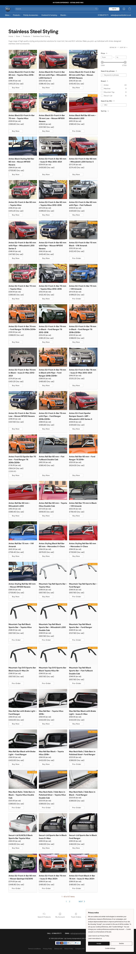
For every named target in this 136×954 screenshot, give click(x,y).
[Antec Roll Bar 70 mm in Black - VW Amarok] (83, 490)
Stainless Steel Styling (41, 36)
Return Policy (68, 949)
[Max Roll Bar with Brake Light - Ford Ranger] (23, 698)
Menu (7, 15)
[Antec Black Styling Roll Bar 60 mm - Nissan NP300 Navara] (23, 146)
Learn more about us (95, 938)
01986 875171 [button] (103, 15)
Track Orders (76, 917)
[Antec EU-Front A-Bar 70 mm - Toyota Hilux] (23, 273)
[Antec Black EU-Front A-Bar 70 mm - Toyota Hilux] (23, 102)
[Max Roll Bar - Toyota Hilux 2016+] (53, 698)
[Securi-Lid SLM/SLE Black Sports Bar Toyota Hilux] (23, 822)
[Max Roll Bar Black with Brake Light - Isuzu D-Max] (83, 698)
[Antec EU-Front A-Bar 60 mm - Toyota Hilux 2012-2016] (53, 189)
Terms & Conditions (34, 949)
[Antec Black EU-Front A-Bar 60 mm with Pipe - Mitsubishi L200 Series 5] (53, 59)
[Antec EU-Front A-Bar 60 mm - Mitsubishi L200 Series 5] (83, 146)
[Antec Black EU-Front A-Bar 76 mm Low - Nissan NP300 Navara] (53, 102)
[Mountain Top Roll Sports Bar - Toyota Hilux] (53, 571)
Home (10, 36)
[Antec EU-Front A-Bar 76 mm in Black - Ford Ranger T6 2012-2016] (53, 313)
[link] (110, 947)
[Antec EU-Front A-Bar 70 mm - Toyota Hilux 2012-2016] (53, 273)
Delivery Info (58, 949)
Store (18, 36)
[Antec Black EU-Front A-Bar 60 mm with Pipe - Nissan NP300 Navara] (83, 59)
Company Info (80, 949)
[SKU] (102, 105)
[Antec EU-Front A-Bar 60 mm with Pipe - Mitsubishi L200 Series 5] (23, 229)
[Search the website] (96, 8)
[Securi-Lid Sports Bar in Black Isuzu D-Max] (53, 822)
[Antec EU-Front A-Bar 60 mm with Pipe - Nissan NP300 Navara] (53, 229)
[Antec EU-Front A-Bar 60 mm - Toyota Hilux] (23, 189)
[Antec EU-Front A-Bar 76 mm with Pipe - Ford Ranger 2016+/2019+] (53, 400)
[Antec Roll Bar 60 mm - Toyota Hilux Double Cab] (53, 490)
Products (16, 15)
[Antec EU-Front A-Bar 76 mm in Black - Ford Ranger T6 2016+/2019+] (83, 313)
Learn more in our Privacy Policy (98, 936)
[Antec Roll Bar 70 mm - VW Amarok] (23, 530)
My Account (60, 917)
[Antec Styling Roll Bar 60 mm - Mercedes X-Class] (83, 530)
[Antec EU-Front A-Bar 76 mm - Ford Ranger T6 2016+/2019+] (23, 313)
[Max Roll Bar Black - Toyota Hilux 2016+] (53, 738)
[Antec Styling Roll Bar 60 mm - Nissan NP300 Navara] (23, 571)
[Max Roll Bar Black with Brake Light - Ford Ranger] (23, 738)
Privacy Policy (47, 949)
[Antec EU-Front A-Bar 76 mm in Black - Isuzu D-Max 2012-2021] (23, 357)
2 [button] (69, 901)
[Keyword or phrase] (102, 75)
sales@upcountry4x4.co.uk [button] (121, 15)
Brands (63, 15)
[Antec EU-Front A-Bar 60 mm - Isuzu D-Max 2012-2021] (53, 146)
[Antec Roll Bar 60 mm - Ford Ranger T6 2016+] (83, 443)
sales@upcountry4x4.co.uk (80, 933)
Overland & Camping (49, 15)
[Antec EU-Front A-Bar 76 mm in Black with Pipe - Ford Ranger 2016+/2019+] (53, 357)
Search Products (44, 917)
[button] (7, 8)
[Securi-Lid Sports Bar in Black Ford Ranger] (83, 822)
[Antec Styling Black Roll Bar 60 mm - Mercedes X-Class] (53, 530)
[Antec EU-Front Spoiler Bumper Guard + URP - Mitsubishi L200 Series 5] (83, 400)
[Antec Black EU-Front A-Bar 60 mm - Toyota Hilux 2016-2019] (23, 59)
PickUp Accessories (30, 15)
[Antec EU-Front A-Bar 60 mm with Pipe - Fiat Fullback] (83, 189)
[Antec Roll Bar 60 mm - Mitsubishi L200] (23, 490)
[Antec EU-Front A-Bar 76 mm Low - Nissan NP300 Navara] (23, 400)
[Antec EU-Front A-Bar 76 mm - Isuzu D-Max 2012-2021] (83, 357)
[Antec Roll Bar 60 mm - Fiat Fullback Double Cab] (53, 443)
